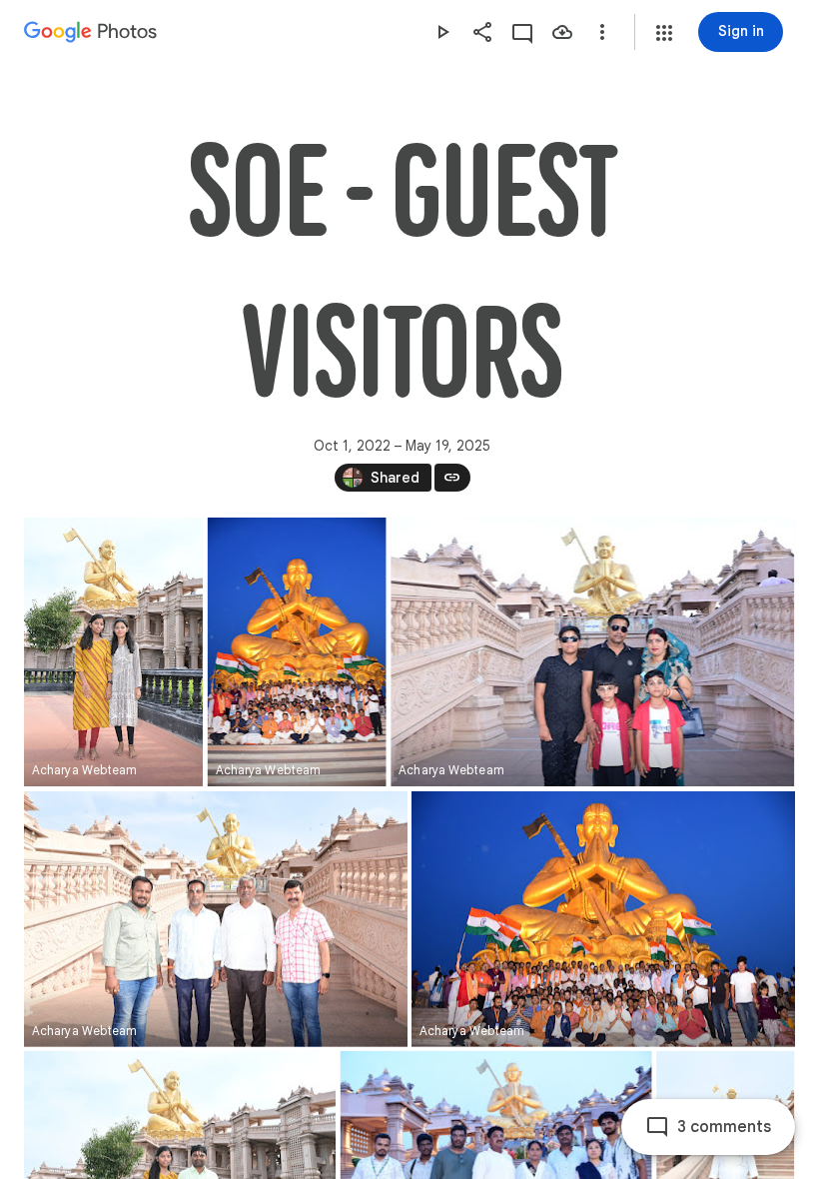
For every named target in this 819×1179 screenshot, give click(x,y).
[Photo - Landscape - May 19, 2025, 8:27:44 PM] (592, 652)
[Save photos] (562, 32)
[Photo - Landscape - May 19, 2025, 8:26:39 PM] (603, 919)
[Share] (482, 32)
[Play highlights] (442, 32)
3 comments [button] (724, 1127)
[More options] (602, 32)
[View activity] (522, 32)
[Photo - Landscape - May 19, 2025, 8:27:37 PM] (216, 919)
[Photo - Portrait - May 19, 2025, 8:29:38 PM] (113, 652)
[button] (664, 33)
